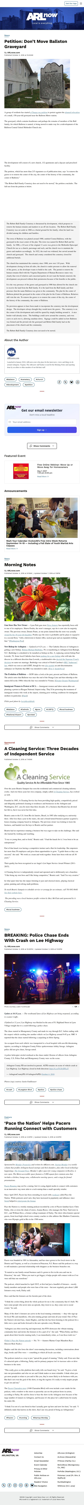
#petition (29, 385)
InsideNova (59, 668)
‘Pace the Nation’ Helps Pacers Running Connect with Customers (40, 1126)
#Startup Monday (40, 1418)
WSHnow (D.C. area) (66, 1486)
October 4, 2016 (48, 1074)
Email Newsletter (41, 1461)
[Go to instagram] (15, 1485)
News (7, 35)
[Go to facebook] (9, 1485)
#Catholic (25, 709)
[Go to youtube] (21, 1485)
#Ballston (10, 379)
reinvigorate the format (26, 1201)
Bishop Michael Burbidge (32, 649)
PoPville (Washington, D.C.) (69, 1471)
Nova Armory (52, 625)
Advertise (38, 1453)
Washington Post (16, 641)
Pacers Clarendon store (17, 1388)
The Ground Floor (22, 1170)
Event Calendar (40, 1465)
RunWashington (64, 1482)
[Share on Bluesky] (72, 382)
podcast (56, 1194)
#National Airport (13, 715)
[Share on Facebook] (59, 382)
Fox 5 (51, 668)
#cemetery (25, 379)
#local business (66, 709)
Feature (8, 1117)
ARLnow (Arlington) (66, 1453)
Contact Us (39, 1457)
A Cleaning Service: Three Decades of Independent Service (41, 751)
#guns (37, 709)
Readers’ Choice (41, 1482)
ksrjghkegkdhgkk (27, 701)
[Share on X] (65, 382)
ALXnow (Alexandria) (67, 1457)
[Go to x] (4, 1485)
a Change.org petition (38, 112)
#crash (9, 1090)
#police (41, 1090)
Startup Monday (61, 1164)
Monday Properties (23, 1164)
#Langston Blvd (25, 1090)
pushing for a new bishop (50, 656)
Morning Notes (20, 564)
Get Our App (71, 3)
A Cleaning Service (61, 791)
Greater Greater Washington (66, 680)
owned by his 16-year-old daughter (18, 634)
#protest (31, 715)
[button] (73, 1007)
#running (23, 1418)
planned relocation (72, 112)
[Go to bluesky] (32, 1485)
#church (39, 379)
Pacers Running (10, 1186)
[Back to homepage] (7, 3)
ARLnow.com (13, 52)
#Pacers (9, 1418)
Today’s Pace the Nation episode (18, 1340)
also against (49, 665)
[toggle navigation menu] (81, 3)
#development (12, 385)
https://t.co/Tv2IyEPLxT (59, 1068)
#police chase (56, 1090)
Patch (25, 695)
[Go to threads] (26, 1485)
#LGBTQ (49, 709)
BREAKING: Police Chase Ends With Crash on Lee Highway (36, 938)
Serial (6, 1201)
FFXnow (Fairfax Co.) (66, 1461)
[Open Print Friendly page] (78, 382)
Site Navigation (40, 1486)
